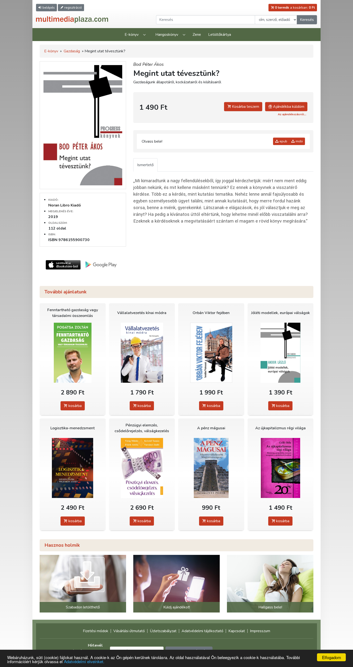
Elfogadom (331, 657)
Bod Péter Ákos (148, 64)
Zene (197, 34)
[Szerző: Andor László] (280, 352)
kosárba (74, 405)
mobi (299, 141)
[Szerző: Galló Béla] (280, 468)
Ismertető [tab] (145, 165)
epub (283, 141)
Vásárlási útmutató (129, 631)
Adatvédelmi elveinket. (84, 661)
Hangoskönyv (166, 34)
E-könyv (132, 34)
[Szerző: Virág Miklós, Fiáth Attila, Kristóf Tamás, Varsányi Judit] (142, 468)
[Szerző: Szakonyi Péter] (211, 468)
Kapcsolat (236, 631)
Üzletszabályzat (163, 631)
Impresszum (260, 631)
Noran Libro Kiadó (64, 205)
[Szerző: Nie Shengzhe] (142, 352)
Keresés (307, 19)
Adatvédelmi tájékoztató (202, 631)
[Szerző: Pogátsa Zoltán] (72, 352)
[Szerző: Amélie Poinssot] (211, 352)
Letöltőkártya (219, 34)
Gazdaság (72, 51)
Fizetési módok (95, 631)
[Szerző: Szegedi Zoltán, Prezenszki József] (72, 468)
